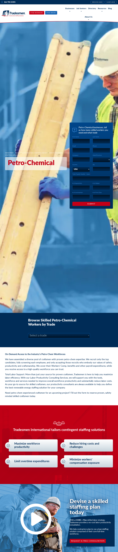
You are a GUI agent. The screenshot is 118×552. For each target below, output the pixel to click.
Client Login (111, 2)
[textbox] (59, 335)
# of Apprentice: (77, 183)
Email (74, 146)
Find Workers (37, 12)
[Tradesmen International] (13, 13)
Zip (94, 164)
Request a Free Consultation (88, 541)
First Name (75, 136)
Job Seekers (81, 8)
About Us (88, 17)
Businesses (69, 8)
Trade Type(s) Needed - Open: (81, 174)
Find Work (51, 12)
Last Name (96, 136)
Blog (110, 8)
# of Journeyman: (77, 192)
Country (74, 164)
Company (75, 155)
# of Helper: (96, 183)
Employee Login (97, 2)
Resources (102, 8)
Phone (95, 146)
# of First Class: (97, 192)
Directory (92, 8)
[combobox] (59, 335)
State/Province (97, 155)
